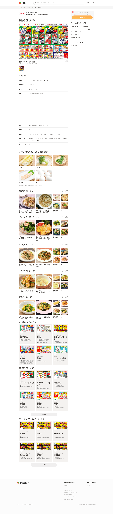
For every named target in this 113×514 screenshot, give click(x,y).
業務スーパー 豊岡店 (76, 37)
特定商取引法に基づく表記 (69, 494)
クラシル (88, 485)
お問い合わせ (90, 2)
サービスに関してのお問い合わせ (70, 496)
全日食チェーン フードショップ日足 (79, 26)
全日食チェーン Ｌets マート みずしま (80, 29)
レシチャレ (89, 487)
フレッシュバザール (31, 12)
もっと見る (65, 191)
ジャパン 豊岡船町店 (76, 31)
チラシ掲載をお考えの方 (69, 499)
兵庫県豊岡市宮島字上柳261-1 (36, 93)
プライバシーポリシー (68, 490)
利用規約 (66, 487)
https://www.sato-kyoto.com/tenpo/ (38, 125)
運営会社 (66, 485)
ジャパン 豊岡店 (75, 34)
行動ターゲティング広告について (70, 492)
